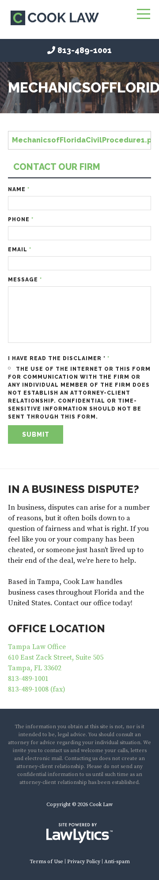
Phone (21, 219)
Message (25, 280)
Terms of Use (46, 861)
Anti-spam (117, 861)
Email (19, 249)
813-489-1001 (84, 50)
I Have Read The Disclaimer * (59, 358)
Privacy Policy (83, 861)
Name (19, 189)
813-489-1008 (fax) (36, 689)
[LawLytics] (79, 833)
